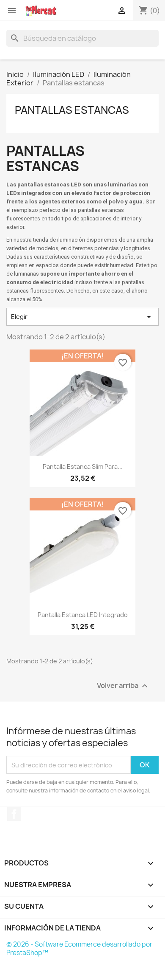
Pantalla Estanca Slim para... (83, 466)
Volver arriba (123, 686)
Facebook (14, 814)
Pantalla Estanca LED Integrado (83, 615)
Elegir (82, 317)
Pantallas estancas (72, 110)
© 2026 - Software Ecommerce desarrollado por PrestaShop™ (79, 948)
